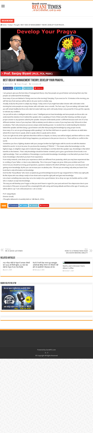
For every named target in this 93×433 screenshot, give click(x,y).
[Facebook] (47, 352)
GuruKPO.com (51, 350)
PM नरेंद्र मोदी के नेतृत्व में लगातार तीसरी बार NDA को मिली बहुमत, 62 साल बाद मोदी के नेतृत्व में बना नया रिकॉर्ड (16, 265)
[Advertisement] (46, 230)
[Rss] (45, 352)
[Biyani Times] (46, 7)
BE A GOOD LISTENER (14, 250)
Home (4, 25)
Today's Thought (13, 25)
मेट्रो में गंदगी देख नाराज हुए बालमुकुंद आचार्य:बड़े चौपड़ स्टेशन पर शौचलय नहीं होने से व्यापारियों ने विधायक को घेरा (45, 265)
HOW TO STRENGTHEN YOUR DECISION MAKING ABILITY (76, 251)
